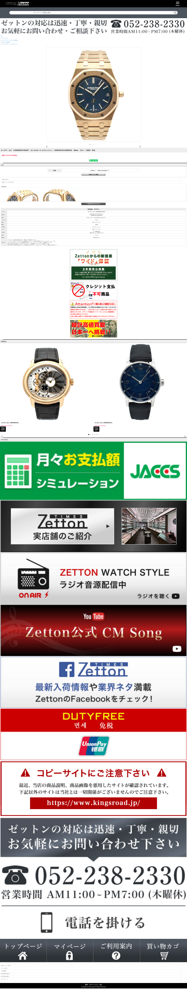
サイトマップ (4, 979)
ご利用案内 (3, 971)
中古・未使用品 (14, 40)
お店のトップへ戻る (6, 965)
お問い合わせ (5, 179)
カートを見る (4, 968)
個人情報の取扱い (5, 976)
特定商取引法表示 (5, 973)
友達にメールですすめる (8, 182)
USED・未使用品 (6, 42)
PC (101, 984)
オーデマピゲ (5, 38)
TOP (2, 36)
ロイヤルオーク (14, 44)
